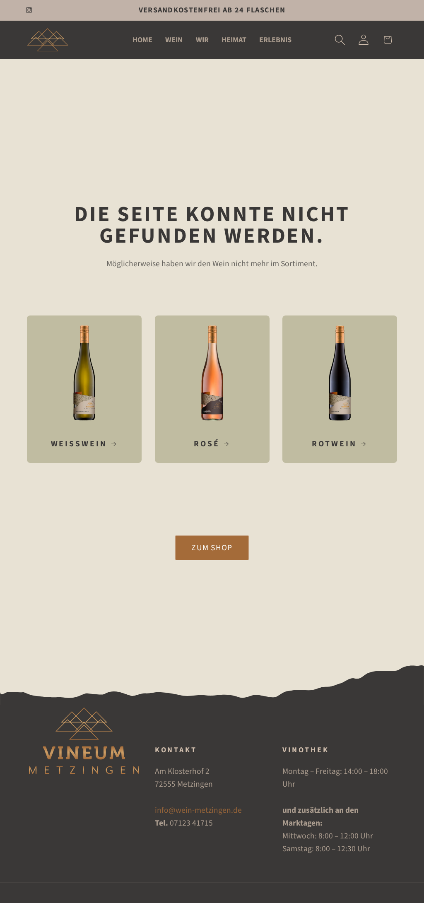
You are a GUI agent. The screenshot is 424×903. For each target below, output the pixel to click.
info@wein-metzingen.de (198, 810)
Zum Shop (211, 548)
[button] (340, 40)
